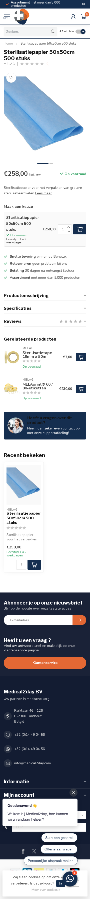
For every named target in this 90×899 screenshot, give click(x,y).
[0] (83, 17)
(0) (48, 64)
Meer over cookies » (46, 889)
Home (8, 43)
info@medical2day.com (32, 763)
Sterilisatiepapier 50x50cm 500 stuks (48, 43)
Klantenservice (45, 662)
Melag (9, 64)
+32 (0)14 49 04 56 (29, 734)
